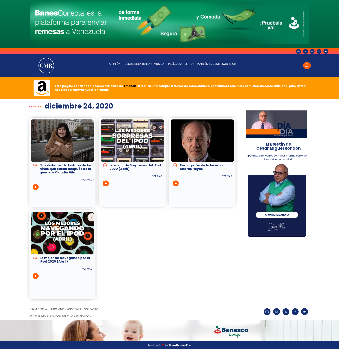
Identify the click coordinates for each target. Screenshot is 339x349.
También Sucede (208, 63)
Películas (175, 63)
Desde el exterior (138, 63)
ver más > (88, 179)
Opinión (115, 63)
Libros (189, 63)
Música (159, 63)
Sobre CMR (230, 63)
